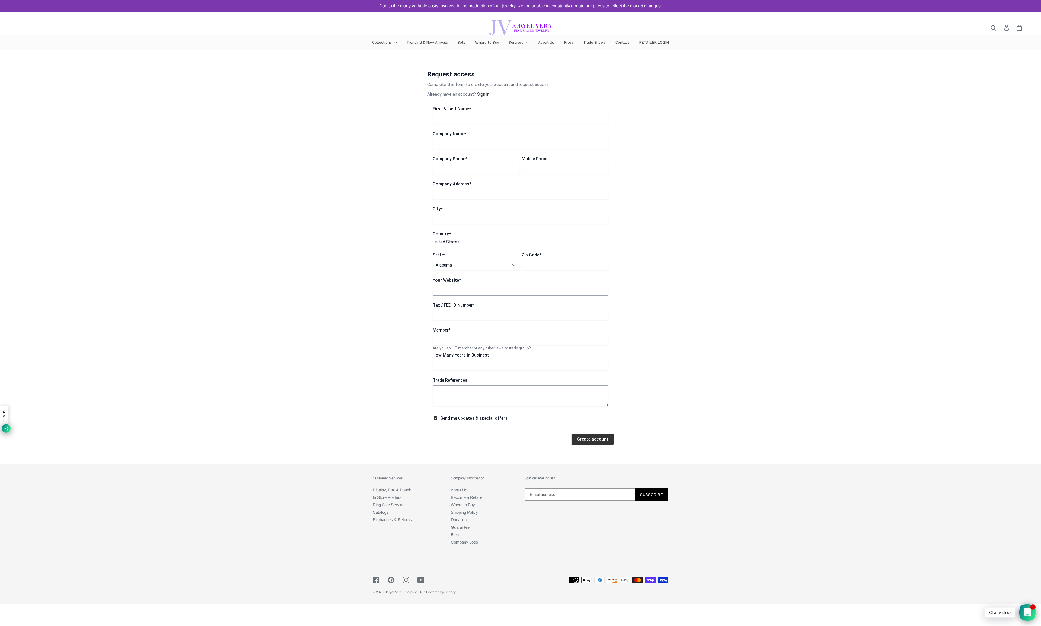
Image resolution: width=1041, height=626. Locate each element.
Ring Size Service (388, 504)
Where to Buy (463, 504)
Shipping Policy (464, 512)
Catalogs (380, 512)
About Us (459, 489)
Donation (459, 519)
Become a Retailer (467, 497)
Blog (455, 534)
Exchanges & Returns (392, 519)
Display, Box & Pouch (392, 489)
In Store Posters (387, 497)
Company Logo (464, 542)
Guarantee (460, 527)
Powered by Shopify (441, 592)
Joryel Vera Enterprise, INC (405, 592)
